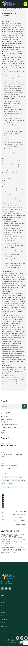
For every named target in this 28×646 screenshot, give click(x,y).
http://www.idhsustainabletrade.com (13, 359)
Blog (2, 602)
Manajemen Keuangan (7, 424)
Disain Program (5, 419)
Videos (3, 622)
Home (3, 599)
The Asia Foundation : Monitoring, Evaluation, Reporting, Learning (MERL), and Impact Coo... (12, 544)
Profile (3, 616)
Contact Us (4, 619)
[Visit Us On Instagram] (22, 643)
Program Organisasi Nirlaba (9, 487)
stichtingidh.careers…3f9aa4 (10, 375)
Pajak (2, 430)
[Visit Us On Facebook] (17, 638)
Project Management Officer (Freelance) (11, 534)
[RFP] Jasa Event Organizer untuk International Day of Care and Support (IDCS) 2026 (14, 542)
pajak (3, 483)
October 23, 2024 (16, 8)
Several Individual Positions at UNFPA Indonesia (12, 549)
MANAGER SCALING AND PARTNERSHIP (11, 552)
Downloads (4, 626)
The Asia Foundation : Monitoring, (9, 467)
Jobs (2, 422)
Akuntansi (4, 416)
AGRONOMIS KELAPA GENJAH (8, 538)
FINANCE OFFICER (8, 445)
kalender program (18, 477)
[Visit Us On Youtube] (26, 638)
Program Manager (5, 547)
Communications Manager (9, 14)
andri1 (6, 8)
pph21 (10, 483)
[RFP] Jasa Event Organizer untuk (11, 456)
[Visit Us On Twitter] (22, 638)
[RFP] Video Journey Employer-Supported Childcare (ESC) (14, 551)
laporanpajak (5, 480)
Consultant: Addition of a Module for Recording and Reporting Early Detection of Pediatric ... (13, 536)
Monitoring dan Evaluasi (8, 427)
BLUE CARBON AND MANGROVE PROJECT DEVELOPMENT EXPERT (11, 540)
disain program (6, 477)
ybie (21, 487)
